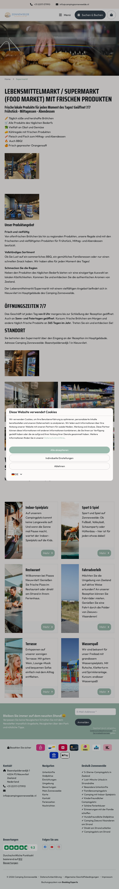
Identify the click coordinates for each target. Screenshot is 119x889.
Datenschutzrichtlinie (54, 438)
